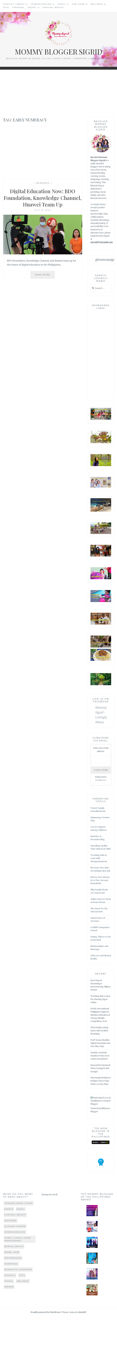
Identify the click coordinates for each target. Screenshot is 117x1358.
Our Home (78, 4)
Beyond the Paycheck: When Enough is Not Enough (100, 1068)
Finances (18, 7)
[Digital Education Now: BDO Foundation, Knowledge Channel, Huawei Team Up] (42, 253)
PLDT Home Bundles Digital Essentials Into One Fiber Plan (100, 1043)
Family (62, 4)
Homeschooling (41, 4)
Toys (6, 7)
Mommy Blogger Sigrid (58, 51)
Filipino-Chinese (15, 1226)
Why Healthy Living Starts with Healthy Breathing (99, 1030)
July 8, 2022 (42, 210)
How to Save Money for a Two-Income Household (100, 880)
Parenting (11, 1264)
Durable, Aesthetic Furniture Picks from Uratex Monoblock (99, 1055)
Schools (42, 183)
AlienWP (82, 1312)
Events (8, 1209)
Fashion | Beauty (53, 7)
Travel (32, 7)
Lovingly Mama (98, 204)
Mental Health (14, 1246)
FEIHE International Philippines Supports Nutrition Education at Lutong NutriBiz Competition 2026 (100, 1014)
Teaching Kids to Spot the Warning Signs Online (100, 999)
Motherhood (13, 1258)
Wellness (97, 4)
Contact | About (14, 4)
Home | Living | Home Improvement (17, 1239)
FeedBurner (100, 780)
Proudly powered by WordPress (45, 1312)
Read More (45, 276)
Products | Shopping (18, 1269)
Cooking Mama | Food (18, 1203)
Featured (10, 1220)
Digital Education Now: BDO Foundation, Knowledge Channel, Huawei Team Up (42, 198)
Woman (9, 1287)
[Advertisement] (58, 93)
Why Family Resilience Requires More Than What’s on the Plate (100, 1081)
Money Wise (11, 1252)
